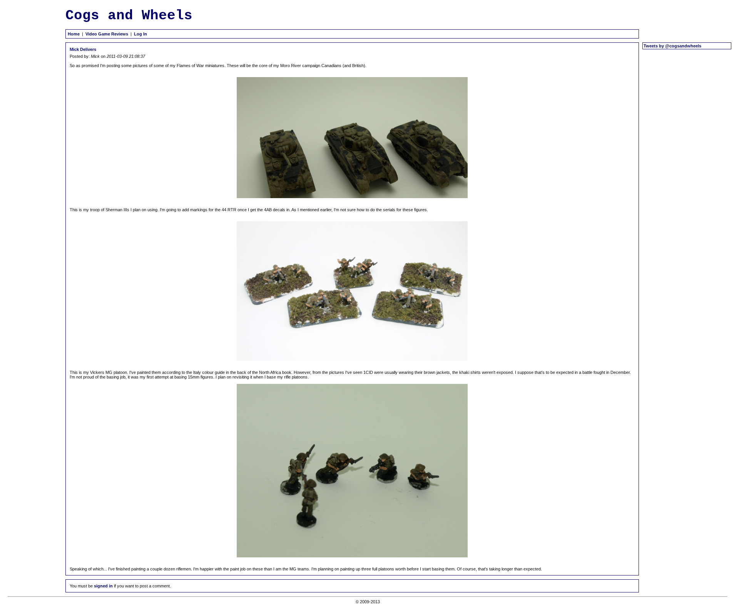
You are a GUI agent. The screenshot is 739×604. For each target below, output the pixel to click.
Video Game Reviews (106, 34)
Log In (140, 34)
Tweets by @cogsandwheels (672, 46)
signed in (103, 586)
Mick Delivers (83, 49)
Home (74, 34)
